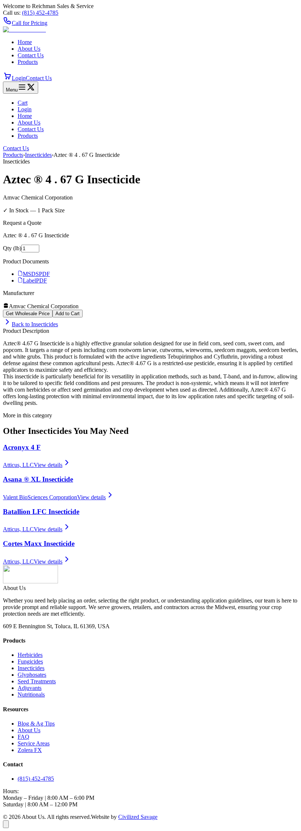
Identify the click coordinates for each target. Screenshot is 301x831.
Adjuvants (29, 688)
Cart (23, 103)
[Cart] (7, 78)
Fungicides (30, 661)
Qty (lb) (12, 248)
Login (19, 78)
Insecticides (38, 155)
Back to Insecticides (35, 324)
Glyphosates (32, 675)
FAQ (23, 737)
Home (25, 42)
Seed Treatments (37, 681)
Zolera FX (30, 750)
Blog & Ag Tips (36, 723)
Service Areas (34, 743)
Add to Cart (67, 313)
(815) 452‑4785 (40, 13)
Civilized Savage (137, 817)
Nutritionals (31, 694)
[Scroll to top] (6, 824)
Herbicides (30, 655)
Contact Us (31, 55)
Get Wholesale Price (28, 313)
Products (28, 62)
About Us (29, 49)
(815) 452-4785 (36, 779)
